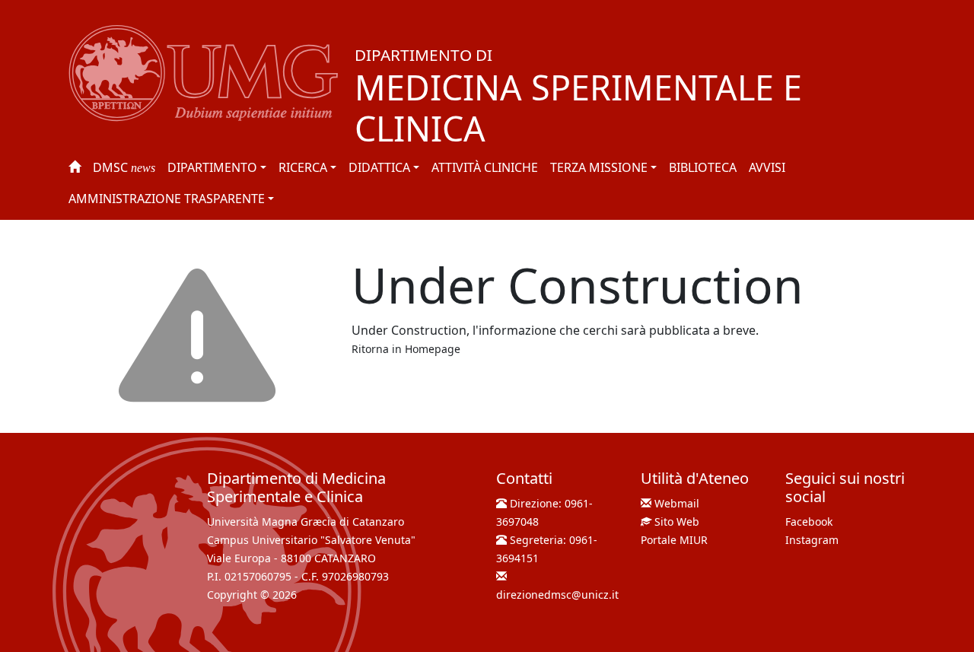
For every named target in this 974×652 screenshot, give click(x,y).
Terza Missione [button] (599, 167)
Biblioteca (703, 167)
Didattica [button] (379, 167)
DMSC (124, 167)
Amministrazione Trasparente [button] (166, 198)
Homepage (432, 349)
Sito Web (676, 521)
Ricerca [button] (303, 167)
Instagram (812, 540)
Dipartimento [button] (212, 167)
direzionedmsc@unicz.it (557, 594)
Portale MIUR (674, 540)
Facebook (808, 521)
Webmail (676, 503)
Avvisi (767, 167)
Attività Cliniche (484, 167)
